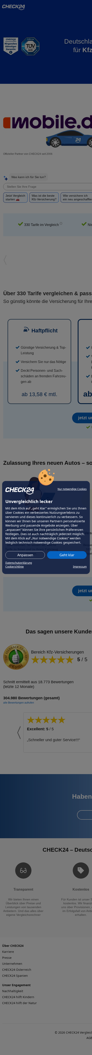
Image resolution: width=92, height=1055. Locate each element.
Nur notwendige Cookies (72, 489)
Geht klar (66, 555)
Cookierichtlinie (14, 566)
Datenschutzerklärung (18, 563)
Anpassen (25, 555)
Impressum (80, 566)
